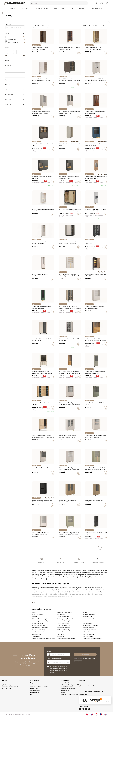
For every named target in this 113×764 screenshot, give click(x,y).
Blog (31, 694)
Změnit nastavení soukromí (69, 694)
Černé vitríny (36, 636)
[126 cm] (87, 283)
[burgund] (62, 120)
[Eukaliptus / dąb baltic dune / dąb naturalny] (59, 283)
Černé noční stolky (63, 623)
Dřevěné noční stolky (38, 630)
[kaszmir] (85, 87)
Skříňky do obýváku (38, 614)
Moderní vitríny (62, 632)
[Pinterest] (89, 709)
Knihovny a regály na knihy (65, 619)
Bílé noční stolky (88, 623)
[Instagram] (83, 709)
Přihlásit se (85, 654)
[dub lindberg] (34, 87)
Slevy (31, 683)
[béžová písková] (32, 120)
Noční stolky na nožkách (39, 632)
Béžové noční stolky (63, 627)
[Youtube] (86, 709)
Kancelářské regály (88, 619)
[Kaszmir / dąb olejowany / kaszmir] (62, 283)
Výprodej (32, 685)
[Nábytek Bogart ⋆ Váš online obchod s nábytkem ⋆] (14, 3)
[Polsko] (87, 714)
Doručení (4, 683)
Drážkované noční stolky (90, 625)
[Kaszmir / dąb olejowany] (87, 315)
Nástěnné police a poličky (65, 612)
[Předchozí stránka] (97, 548)
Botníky (34, 616)
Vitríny (9, 13)
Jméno (49, 651)
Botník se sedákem (88, 621)
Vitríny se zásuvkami (89, 634)
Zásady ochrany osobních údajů (88, 658)
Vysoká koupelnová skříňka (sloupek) (43, 638)
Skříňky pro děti (87, 616)
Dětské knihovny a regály (39, 619)
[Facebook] (80, 709)
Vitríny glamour (37, 634)
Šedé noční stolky (88, 627)
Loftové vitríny (87, 632)
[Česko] (92, 714)
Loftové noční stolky (63, 630)
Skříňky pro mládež (38, 623)
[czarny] (87, 87)
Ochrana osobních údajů (68, 689)
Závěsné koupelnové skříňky (66, 638)
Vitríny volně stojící (63, 616)
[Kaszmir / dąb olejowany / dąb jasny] (60, 283)
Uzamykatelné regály (63, 621)
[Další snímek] (109, 21)
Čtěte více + (36, 603)
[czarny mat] (34, 250)
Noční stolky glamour (89, 630)
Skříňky (85, 612)
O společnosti (65, 683)
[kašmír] (32, 87)
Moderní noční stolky (38, 625)
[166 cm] (85, 283)
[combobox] (59, 3)
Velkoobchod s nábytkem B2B (70, 685)
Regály (34, 612)
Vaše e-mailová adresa (54, 659)
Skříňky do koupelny (89, 614)
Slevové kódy (34, 689)
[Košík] (106, 3)
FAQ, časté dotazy (7, 689)
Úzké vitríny (60, 634)
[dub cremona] (34, 120)
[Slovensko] (105, 714)
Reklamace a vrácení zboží (10, 687)
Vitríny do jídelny (88, 636)
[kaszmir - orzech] (89, 87)
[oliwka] (60, 120)
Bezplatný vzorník (35, 691)
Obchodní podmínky (67, 687)
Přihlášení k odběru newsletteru (39, 687)
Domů (4, 13)
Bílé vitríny (60, 636)
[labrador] (32, 315)
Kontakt (63, 692)
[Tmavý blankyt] (85, 152)
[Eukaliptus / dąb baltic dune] (85, 315)
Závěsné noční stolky (63, 625)
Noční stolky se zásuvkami (40, 627)
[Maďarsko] (96, 714)
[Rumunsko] (101, 714)
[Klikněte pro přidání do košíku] (52, 52)
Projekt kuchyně (34, 692)
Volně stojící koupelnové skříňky (92, 638)
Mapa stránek (65, 691)
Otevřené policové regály (40, 621)
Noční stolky (61, 614)
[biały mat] (62, 152)
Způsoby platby (6, 685)
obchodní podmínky (78, 660)
